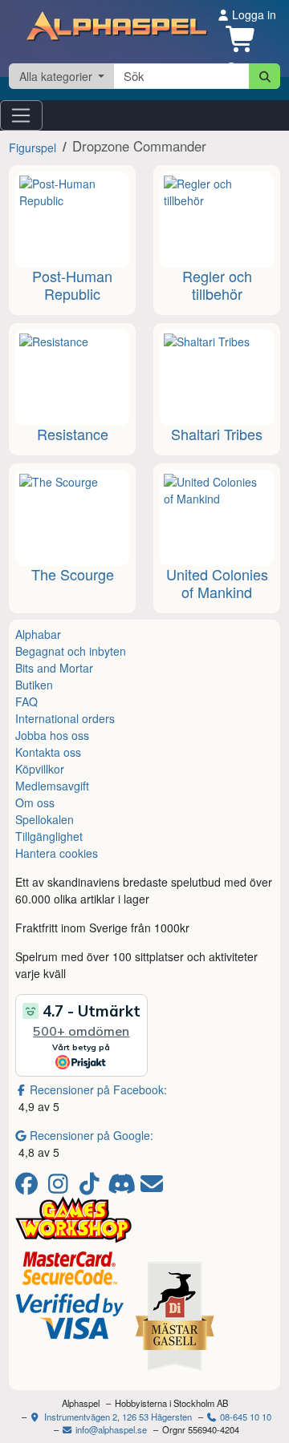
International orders (65, 718)
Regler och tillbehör (217, 284)
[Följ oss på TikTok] (92, 1187)
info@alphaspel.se (110, 1429)
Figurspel (32, 147)
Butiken (34, 685)
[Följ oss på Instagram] (61, 1187)
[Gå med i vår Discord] (123, 1187)
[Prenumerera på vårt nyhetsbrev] (151, 1187)
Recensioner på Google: (91, 1135)
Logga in (252, 14)
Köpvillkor (39, 769)
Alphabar (38, 634)
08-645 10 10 (244, 1416)
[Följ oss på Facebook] (29, 1187)
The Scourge (72, 574)
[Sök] (264, 76)
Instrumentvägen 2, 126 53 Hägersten (117, 1416)
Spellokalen (44, 819)
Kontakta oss (48, 752)
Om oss (35, 802)
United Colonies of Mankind (217, 583)
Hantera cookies (56, 853)
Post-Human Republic (72, 284)
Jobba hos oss (52, 735)
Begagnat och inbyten (70, 651)
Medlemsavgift (52, 786)
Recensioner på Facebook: (98, 1089)
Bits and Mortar (54, 668)
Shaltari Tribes (217, 433)
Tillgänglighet (49, 836)
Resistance (72, 433)
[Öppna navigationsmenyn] (21, 115)
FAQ (26, 701)
